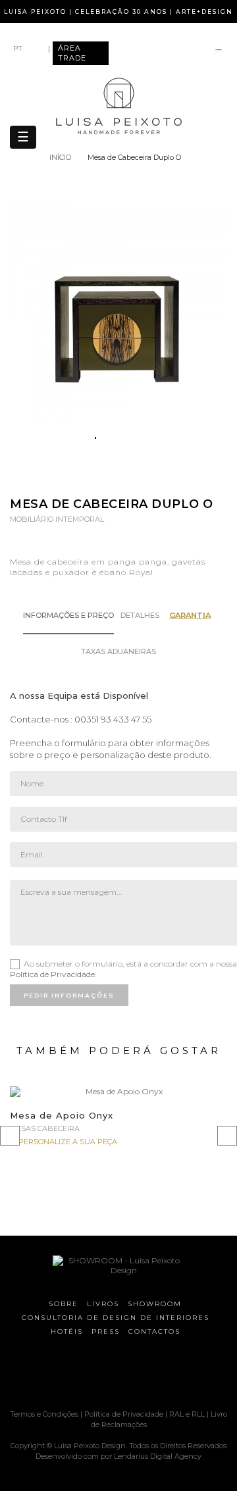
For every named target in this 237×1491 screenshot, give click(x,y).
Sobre (63, 1304)
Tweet (110, 477)
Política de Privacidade (52, 974)
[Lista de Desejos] (218, 51)
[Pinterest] (112, 1374)
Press (106, 1331)
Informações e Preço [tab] (68, 615)
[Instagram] (89, 1374)
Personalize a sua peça (67, 1141)
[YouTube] (135, 1374)
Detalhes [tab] (139, 615)
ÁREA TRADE (72, 53)
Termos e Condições (45, 1414)
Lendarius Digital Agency (157, 1456)
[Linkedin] (158, 1374)
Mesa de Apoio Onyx (61, 1115)
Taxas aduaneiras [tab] (118, 651)
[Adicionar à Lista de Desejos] (209, 1107)
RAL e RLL (187, 1414)
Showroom (155, 1304)
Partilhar (84, 477)
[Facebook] (66, 1374)
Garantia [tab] (190, 615)
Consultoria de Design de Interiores (115, 1317)
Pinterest (136, 477)
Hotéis (67, 1331)
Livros (103, 1304)
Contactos (154, 1331)
